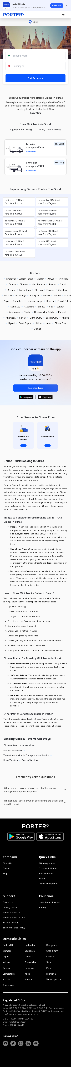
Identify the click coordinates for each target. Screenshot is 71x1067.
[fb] (5, 1043)
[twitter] (13, 1043)
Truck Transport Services (14, 719)
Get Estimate (35, 78)
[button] (35, 22)
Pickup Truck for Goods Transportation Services (39, 725)
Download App (35, 388)
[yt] (36, 1043)
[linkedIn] (28, 1043)
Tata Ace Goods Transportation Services (45, 719)
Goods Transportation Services (17, 722)
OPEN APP (56, 5)
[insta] (20, 1043)
